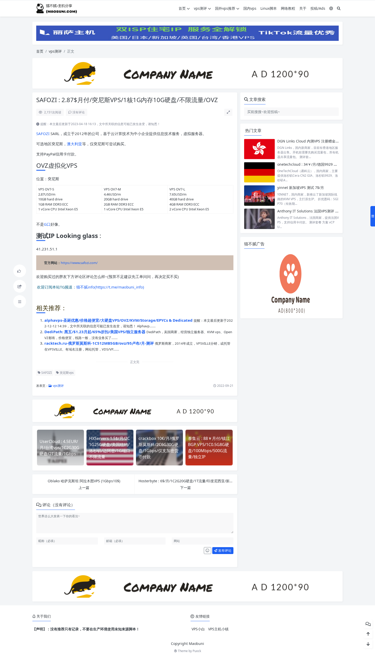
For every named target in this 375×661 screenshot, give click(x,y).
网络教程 (288, 8)
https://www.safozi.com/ (79, 262)
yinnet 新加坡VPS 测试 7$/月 (300, 187)
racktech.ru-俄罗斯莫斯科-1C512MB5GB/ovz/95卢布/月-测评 (99, 343)
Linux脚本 (268, 8)
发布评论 (224, 550)
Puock (197, 651)
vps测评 (200, 8)
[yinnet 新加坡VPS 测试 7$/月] (259, 195)
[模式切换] (331, 8)
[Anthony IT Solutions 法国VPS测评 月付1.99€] (259, 219)
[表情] (207, 550)
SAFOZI (42, 133)
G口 (47, 224)
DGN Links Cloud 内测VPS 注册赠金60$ (309, 141)
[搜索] (339, 8)
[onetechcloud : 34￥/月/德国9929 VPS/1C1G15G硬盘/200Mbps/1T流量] (259, 172)
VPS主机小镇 (218, 629)
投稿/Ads (317, 8)
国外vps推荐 (225, 8)
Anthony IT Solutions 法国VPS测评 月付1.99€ (314, 211)
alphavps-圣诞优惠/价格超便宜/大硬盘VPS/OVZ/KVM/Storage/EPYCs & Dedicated (119, 320)
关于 (302, 8)
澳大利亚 (74, 143)
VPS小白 (198, 629)
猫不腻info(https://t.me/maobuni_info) (110, 286)
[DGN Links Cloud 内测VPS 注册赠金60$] (259, 149)
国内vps (249, 8)
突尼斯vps (66, 372)
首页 (182, 8)
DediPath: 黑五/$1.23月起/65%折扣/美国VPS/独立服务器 (95, 331)
